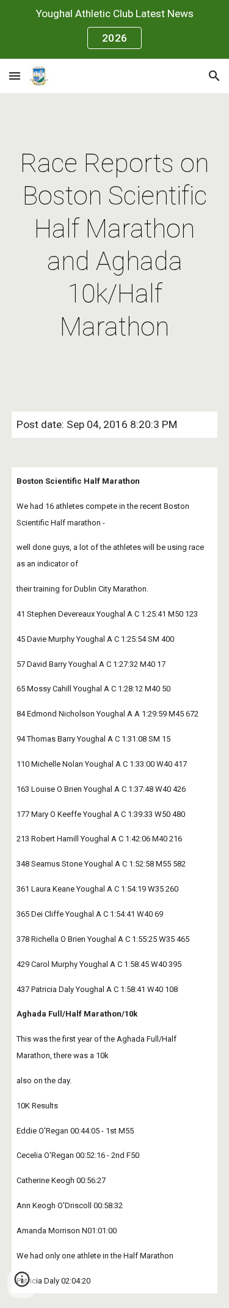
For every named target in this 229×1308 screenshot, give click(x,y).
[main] (115, 245)
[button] (14, 75)
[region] (114, 29)
